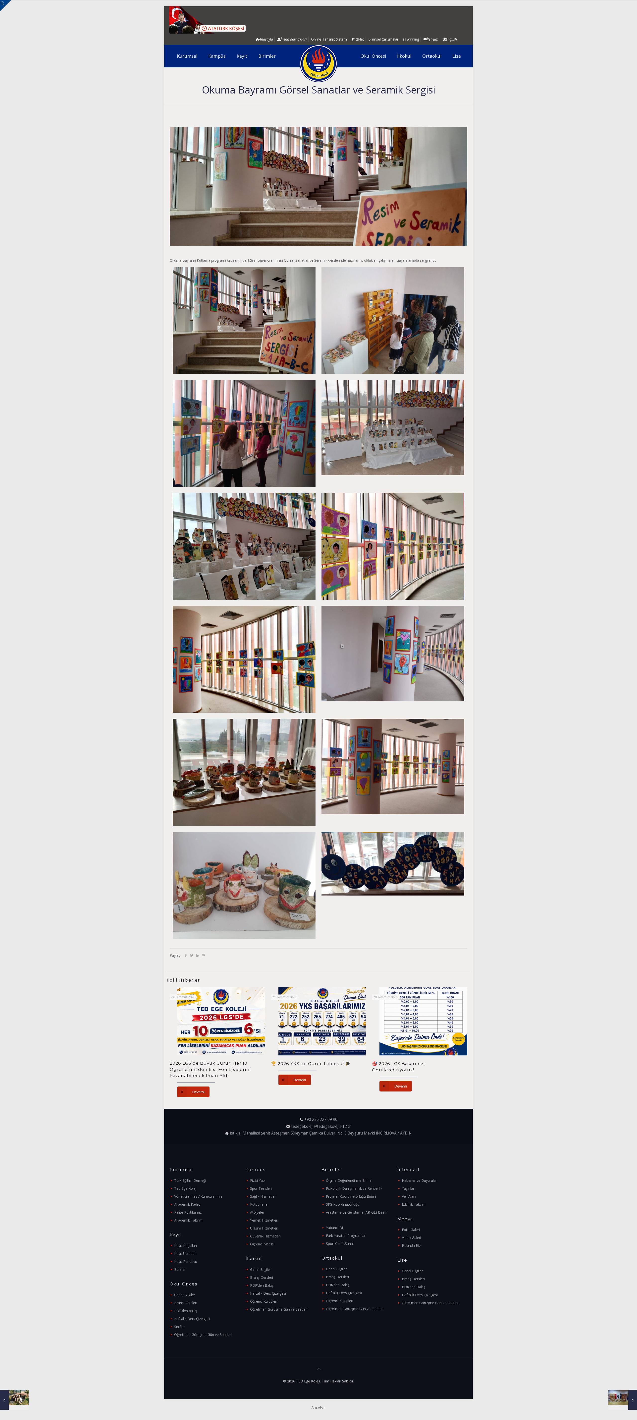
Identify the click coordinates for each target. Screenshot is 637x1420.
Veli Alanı (409, 1196)
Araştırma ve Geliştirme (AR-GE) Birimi (356, 1212)
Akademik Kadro (187, 1204)
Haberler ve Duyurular (419, 1180)
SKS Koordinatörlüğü (342, 1204)
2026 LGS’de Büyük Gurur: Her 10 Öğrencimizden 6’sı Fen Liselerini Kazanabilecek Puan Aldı (210, 1069)
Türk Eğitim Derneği (190, 1180)
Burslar (180, 1269)
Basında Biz (411, 1245)
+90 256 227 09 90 (320, 1119)
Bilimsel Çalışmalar (383, 39)
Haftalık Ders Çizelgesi (192, 1318)
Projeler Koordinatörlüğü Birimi (351, 1196)
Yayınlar (408, 1188)
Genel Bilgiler (184, 1294)
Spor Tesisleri (261, 1188)
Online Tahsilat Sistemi (329, 39)
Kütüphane (258, 1204)
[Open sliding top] (5, 5)
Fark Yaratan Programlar (346, 1235)
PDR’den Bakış (261, 1285)
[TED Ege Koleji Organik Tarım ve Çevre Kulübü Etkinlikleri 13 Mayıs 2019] (14, 1400)
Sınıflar (179, 1326)
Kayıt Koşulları (185, 1245)
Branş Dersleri (185, 1302)
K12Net (358, 39)
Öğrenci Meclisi (262, 1244)
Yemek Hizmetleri (264, 1220)
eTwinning (411, 39)
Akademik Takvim (188, 1220)
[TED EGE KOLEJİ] (318, 63)
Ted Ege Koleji (185, 1188)
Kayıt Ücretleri (185, 1253)
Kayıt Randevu (185, 1261)
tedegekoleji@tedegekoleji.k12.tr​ (321, 1126)
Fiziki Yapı (257, 1180)
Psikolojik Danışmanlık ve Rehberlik (354, 1188)
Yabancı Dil (335, 1227)
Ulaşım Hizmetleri (264, 1228)
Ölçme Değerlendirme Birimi (349, 1180)
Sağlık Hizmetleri (263, 1196)
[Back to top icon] (318, 1369)
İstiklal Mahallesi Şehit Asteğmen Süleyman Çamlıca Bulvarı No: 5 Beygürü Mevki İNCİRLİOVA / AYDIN (321, 1133)
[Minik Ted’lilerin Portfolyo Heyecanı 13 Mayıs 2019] (622, 1400)
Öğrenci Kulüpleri (263, 1301)
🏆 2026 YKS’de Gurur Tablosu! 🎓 (311, 1063)
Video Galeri (411, 1237)
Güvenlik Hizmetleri (265, 1236)
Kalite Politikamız (188, 1212)
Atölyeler (257, 1212)
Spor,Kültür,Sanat (340, 1243)
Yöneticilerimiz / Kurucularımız (198, 1196)
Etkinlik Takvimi (414, 1204)
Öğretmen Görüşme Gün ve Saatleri (203, 1334)
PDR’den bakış (185, 1310)
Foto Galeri (411, 1229)
